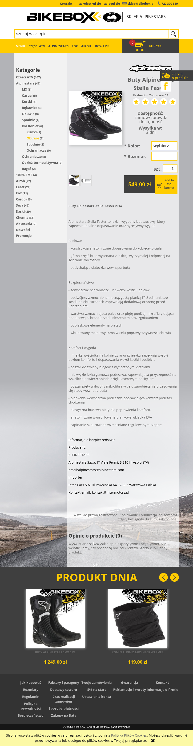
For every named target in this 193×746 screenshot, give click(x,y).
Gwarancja (129, 682)
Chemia (22, 217)
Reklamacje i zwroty (129, 689)
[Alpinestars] (150, 68)
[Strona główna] (96, 14)
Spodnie (28, 120)
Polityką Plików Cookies (129, 735)
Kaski (20, 211)
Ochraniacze (36, 150)
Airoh (20, 181)
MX (24, 89)
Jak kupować (30, 682)
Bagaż (26, 168)
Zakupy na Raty (63, 715)
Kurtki (27, 101)
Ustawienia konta (96, 696)
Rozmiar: (135, 156)
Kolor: (132, 146)
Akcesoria (24, 223)
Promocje (24, 235)
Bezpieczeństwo (31, 715)
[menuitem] (20, 46)
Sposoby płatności (64, 708)
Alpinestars (25, 83)
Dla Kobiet (30, 126)
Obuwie (28, 114)
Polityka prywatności (31, 706)
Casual (27, 95)
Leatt (20, 187)
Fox (19, 193)
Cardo (21, 199)
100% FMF (24, 175)
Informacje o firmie (162, 689)
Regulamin (30, 696)
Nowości (23, 229)
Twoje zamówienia (96, 682)
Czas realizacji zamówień (63, 699)
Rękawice (29, 107)
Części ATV (24, 77)
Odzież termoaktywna (40, 162)
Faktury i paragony (63, 682)
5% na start (96, 689)
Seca (19, 205)
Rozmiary (30, 689)
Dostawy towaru (63, 689)
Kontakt (162, 682)
